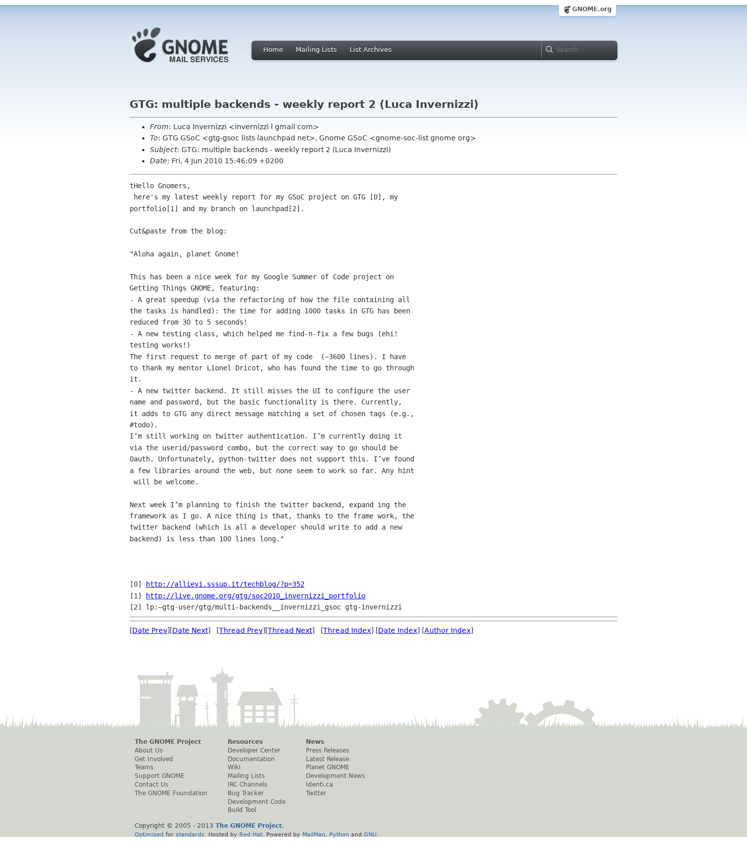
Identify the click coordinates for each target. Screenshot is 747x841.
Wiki (234, 767)
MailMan (313, 834)
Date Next (190, 630)
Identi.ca (319, 784)
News (315, 741)
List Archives (371, 49)
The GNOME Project (168, 741)
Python (339, 834)
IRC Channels (247, 784)
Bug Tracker (246, 793)
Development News (335, 775)
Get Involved (154, 759)
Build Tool (242, 810)
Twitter (316, 793)
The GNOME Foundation (171, 793)
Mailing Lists (316, 49)
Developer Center (254, 750)
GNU (370, 834)
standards (190, 834)
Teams (144, 767)
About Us (149, 750)
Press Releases (327, 750)
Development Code (257, 801)
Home (273, 49)
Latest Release (327, 759)
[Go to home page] (196, 65)
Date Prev (149, 630)
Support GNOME (159, 775)
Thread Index (347, 630)
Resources (245, 741)
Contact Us (151, 784)
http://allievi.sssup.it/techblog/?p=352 (225, 584)
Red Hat (250, 834)
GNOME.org (592, 9)
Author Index (447, 630)
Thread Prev (241, 630)
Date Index (397, 630)
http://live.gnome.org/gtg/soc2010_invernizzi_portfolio (255, 596)
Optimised (149, 834)
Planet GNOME (328, 767)
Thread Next (290, 630)
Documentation (251, 759)
